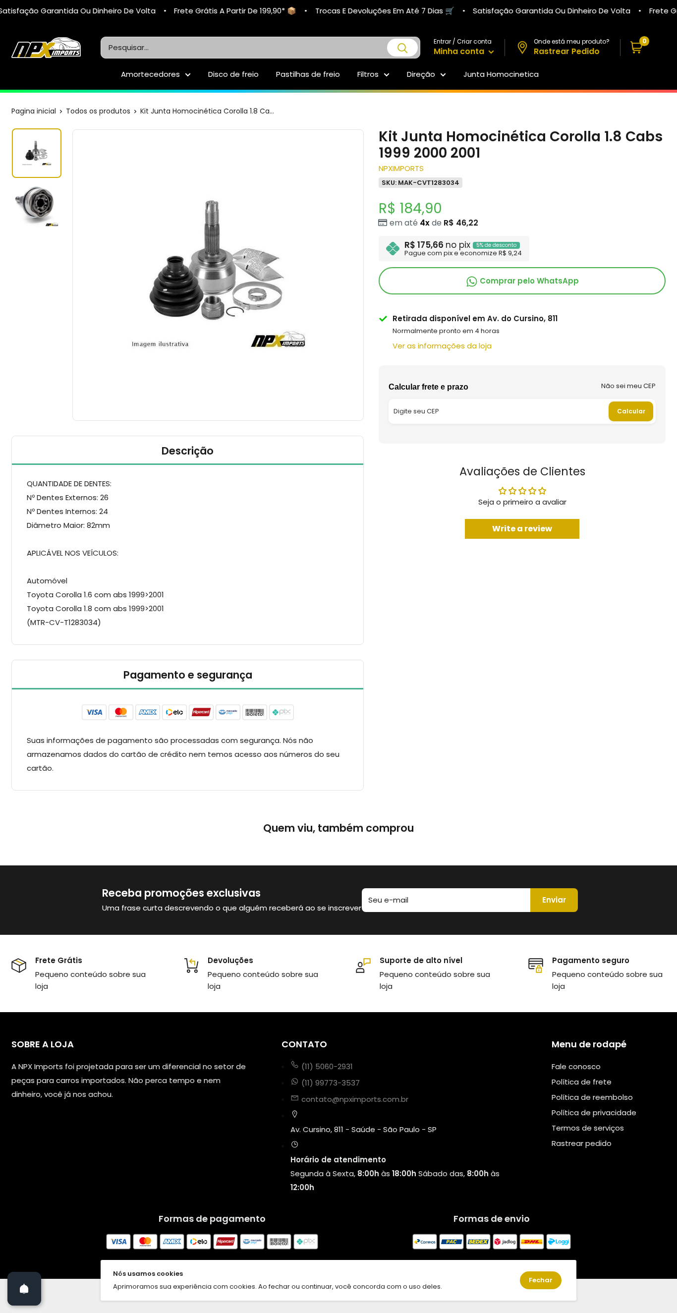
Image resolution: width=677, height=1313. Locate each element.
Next (365, 275)
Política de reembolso (592, 1097)
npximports (401, 168)
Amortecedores (150, 74)
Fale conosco (576, 1066)
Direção (421, 74)
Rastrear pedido (582, 1143)
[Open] (24, 1289)
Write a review (522, 528)
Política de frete (582, 1082)
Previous (71, 275)
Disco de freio (233, 74)
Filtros (368, 74)
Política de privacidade (594, 1112)
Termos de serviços (588, 1128)
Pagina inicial (33, 111)
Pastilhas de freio (308, 74)
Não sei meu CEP (628, 386)
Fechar (541, 1280)
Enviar (554, 900)
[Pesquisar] (402, 48)
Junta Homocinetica (501, 74)
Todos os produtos (98, 111)
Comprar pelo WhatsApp (528, 281)
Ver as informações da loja (442, 346)
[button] (643, 48)
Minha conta (460, 51)
